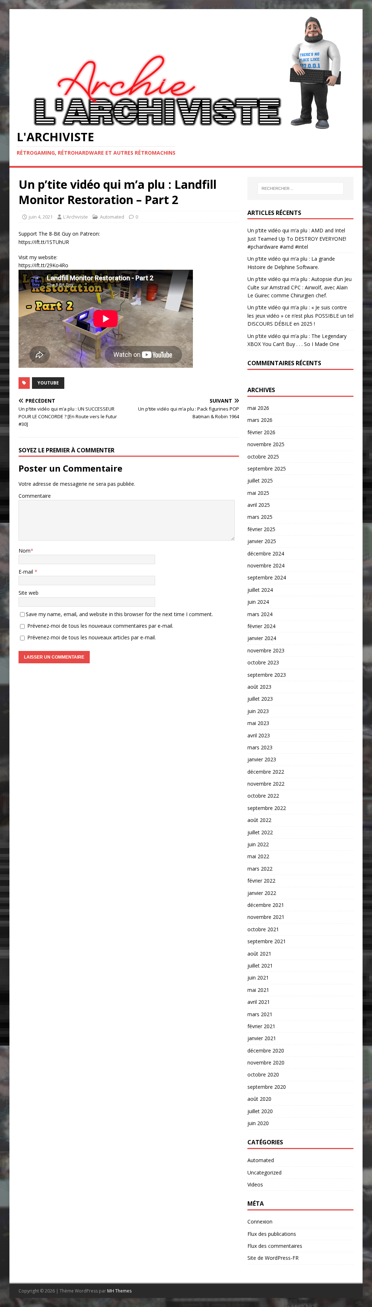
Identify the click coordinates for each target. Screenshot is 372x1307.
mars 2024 (259, 614)
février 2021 (261, 1026)
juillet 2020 (260, 1111)
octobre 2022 (263, 795)
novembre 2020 (265, 1062)
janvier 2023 (261, 759)
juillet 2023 (260, 698)
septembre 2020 (266, 1086)
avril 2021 (258, 1001)
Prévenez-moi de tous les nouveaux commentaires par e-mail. (100, 625)
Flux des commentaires (274, 1245)
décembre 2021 (265, 904)
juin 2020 (258, 1123)
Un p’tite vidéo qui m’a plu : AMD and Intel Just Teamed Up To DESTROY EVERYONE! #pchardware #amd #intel (296, 238)
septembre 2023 (266, 674)
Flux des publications (271, 1233)
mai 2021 (258, 989)
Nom (25, 550)
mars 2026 (259, 419)
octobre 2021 (263, 929)
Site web (29, 592)
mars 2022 (259, 868)
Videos (255, 1184)
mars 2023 (259, 747)
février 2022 (261, 880)
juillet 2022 (260, 832)
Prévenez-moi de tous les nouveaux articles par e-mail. (91, 637)
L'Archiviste (75, 216)
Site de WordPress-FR (273, 1257)
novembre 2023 (265, 650)
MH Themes (119, 1291)
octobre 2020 (263, 1074)
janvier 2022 (261, 892)
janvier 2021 (261, 1038)
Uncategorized (264, 1172)
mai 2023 (258, 723)
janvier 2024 (261, 638)
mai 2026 (258, 407)
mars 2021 (259, 1014)
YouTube (48, 383)
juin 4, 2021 (41, 216)
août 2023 (259, 686)
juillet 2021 (260, 965)
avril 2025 (258, 504)
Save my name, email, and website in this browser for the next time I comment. (119, 614)
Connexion (259, 1221)
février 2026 (261, 432)
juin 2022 (258, 844)
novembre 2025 (265, 444)
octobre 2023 (263, 662)
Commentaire (35, 495)
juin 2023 (258, 711)
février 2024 (261, 626)
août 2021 (259, 953)
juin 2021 (258, 977)
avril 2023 (258, 735)
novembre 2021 (265, 916)
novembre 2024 (265, 565)
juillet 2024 (260, 589)
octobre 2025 (263, 456)
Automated (112, 216)
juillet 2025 (260, 480)
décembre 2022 (265, 771)
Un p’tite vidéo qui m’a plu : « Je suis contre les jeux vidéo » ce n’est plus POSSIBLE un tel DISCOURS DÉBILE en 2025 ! (300, 315)
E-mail (27, 571)
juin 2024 (258, 601)
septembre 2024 (266, 577)
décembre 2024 (265, 553)
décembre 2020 (265, 1050)
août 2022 (259, 820)
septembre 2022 (266, 808)
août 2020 (259, 1098)
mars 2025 (259, 516)
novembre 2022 (265, 783)
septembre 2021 (266, 941)
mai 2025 (258, 492)
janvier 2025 (261, 541)
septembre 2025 (266, 468)
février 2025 (261, 529)
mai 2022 (258, 856)
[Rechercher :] (300, 188)
